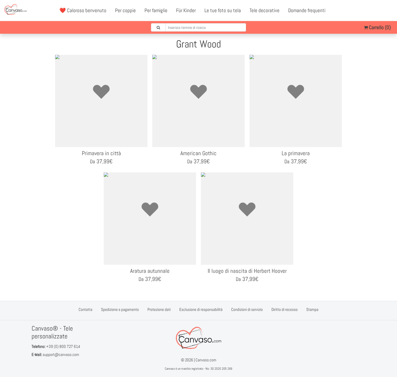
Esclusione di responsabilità (201, 309)
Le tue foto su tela (222, 10)
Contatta (85, 309)
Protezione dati (159, 309)
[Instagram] (389, 10)
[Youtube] (377, 10)
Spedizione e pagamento (120, 309)
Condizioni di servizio (247, 309)
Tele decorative (265, 10)
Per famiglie (155, 10)
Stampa (312, 309)
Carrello (379, 27)
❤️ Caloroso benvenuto (82, 10)
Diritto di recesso (284, 309)
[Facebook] (365, 10)
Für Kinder (186, 10)
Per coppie (125, 10)
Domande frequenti (306, 10)
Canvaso (170, 368)
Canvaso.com (206, 359)
